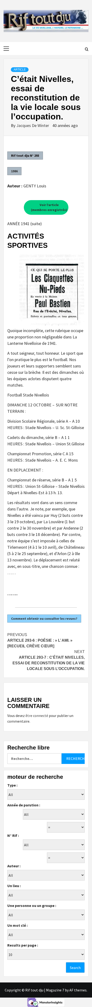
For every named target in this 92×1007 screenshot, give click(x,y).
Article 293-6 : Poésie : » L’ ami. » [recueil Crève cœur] (39, 640)
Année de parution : (23, 805)
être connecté (36, 715)
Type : (12, 785)
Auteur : (14, 866)
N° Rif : (13, 835)
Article (20, 69)
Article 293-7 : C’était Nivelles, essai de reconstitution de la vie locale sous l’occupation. (49, 660)
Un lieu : (14, 885)
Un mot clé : (17, 925)
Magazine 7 (55, 990)
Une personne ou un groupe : (31, 905)
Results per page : (22, 945)
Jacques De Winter (33, 125)
